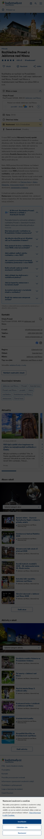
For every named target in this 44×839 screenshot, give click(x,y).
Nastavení (22, 833)
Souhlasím (22, 822)
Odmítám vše (22, 827)
